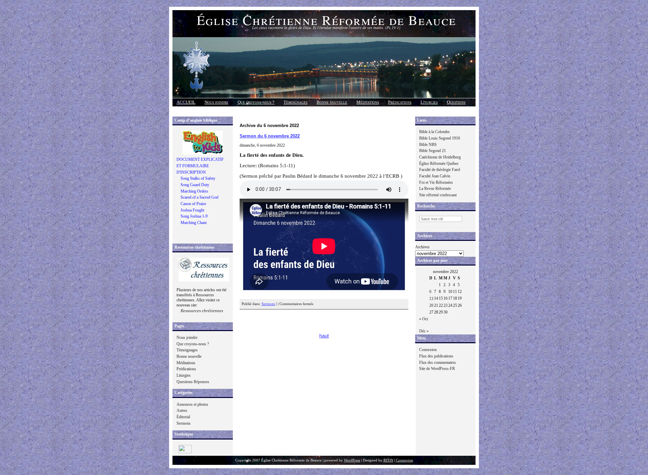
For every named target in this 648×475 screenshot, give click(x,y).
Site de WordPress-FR (437, 368)
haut (324, 336)
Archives (422, 247)
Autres (182, 410)
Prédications (399, 102)
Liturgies (429, 102)
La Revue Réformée (435, 188)
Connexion (428, 349)
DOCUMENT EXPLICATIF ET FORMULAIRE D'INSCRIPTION (200, 165)
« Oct (423, 319)
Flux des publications (436, 356)
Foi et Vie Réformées (436, 182)
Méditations (367, 102)
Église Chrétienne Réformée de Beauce (326, 20)
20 (431, 305)
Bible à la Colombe (434, 131)
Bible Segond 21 (432, 150)
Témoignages (295, 102)
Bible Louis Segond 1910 (439, 138)
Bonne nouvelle (332, 102)
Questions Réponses (193, 381)
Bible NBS (428, 144)
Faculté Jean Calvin (434, 176)
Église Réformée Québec (439, 163)
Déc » (424, 331)
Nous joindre (216, 102)
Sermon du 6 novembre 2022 (270, 136)
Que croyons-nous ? (256, 102)
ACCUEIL (186, 102)
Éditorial (183, 417)
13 (431, 298)
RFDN (388, 460)
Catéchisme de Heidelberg (440, 157)
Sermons (184, 423)
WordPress (352, 460)
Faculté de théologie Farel (439, 169)
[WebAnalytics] (185, 452)
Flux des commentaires (437, 362)
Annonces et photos (192, 404)
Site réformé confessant (438, 195)
